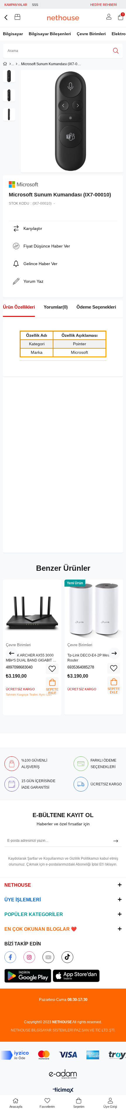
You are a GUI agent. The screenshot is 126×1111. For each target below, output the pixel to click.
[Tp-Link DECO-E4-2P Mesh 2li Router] (93, 609)
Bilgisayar (13, 33)
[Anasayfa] (10, 64)
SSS (35, 4)
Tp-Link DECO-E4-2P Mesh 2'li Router (92, 658)
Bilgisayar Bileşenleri (50, 33)
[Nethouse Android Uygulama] (27, 976)
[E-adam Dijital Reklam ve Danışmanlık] (63, 1074)
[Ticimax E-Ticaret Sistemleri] (63, 1091)
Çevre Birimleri (91, 33)
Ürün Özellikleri (19, 306)
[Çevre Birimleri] (16, 64)
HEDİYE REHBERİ (103, 4)
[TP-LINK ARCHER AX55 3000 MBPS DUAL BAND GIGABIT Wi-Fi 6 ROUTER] (32, 609)
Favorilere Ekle (52, 669)
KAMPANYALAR (15, 4)
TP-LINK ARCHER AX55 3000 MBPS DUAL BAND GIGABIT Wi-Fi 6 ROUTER (32, 658)
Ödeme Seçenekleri (96, 306)
